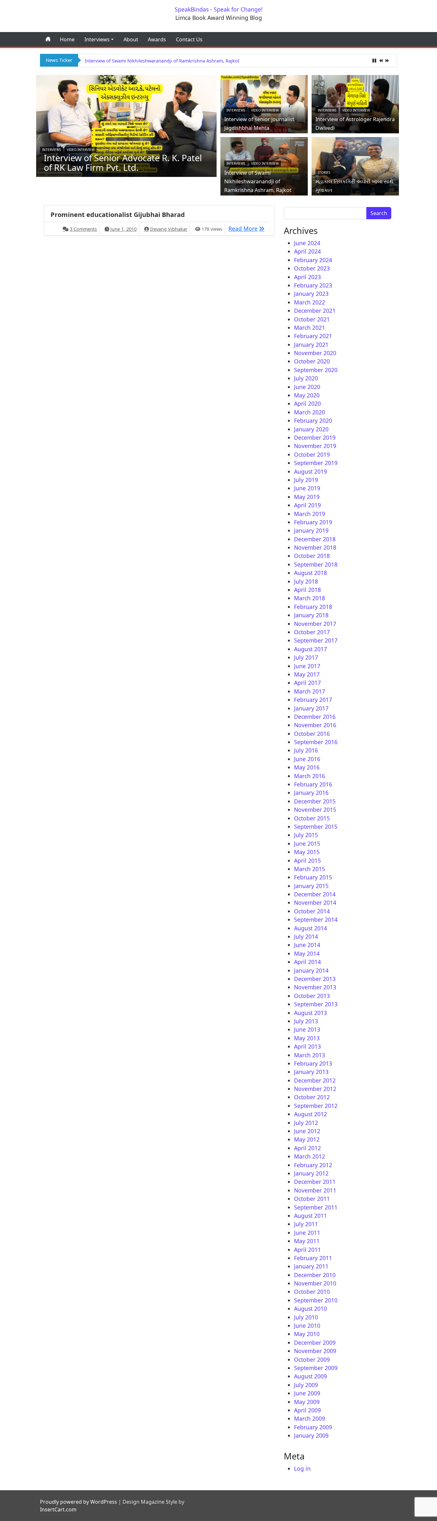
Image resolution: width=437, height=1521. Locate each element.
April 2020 (307, 403)
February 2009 (313, 1427)
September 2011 (316, 1207)
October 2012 (312, 1097)
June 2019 (307, 488)
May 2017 (307, 674)
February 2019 (313, 522)
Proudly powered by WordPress (78, 1501)
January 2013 (311, 1072)
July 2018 (306, 581)
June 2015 (307, 843)
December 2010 (315, 1275)
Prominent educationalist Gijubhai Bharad (118, 214)
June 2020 (307, 387)
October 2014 (312, 911)
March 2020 (309, 412)
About (130, 39)
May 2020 (307, 395)
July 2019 (306, 480)
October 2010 (312, 1291)
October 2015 (312, 818)
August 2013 (310, 1013)
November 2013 (315, 987)
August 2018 (310, 573)
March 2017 (309, 691)
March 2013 (309, 1055)
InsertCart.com (58, 1509)
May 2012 (307, 1139)
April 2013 (307, 1046)
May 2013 (307, 1038)
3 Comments (83, 229)
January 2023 (311, 293)
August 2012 (310, 1114)
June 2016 (307, 759)
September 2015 (316, 826)
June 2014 (307, 945)
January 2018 (311, 615)
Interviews (97, 39)
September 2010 (316, 1300)
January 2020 (311, 429)
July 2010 (306, 1317)
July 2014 (306, 936)
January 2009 (311, 1435)
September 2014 (316, 919)
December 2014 (315, 894)
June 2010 (307, 1325)
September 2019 (316, 463)
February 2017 (313, 699)
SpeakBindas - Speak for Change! (219, 9)
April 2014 (307, 962)
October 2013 (312, 996)
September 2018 (316, 564)
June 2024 (307, 243)
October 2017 (312, 632)
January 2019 (311, 530)
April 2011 (307, 1249)
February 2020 (313, 420)
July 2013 (306, 1021)
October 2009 (312, 1359)
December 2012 (315, 1080)
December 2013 (315, 979)
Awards (157, 39)
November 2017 (315, 624)
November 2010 (315, 1283)
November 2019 (315, 446)
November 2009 (315, 1351)
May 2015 (307, 852)
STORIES (324, 172)
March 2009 (309, 1418)
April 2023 (307, 277)
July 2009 (306, 1385)
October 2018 (312, 556)
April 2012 (307, 1148)
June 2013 (307, 1029)
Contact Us (189, 39)
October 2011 (312, 1198)
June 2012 (307, 1131)
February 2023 (313, 285)
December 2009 (315, 1342)
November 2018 (315, 547)
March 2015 (309, 869)
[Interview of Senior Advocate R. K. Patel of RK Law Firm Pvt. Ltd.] (126, 125)
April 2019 (307, 505)
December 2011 (315, 1181)
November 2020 (315, 353)
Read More (248, 228)
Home (67, 39)
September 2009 (316, 1368)
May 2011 (307, 1241)
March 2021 (309, 327)
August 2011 (310, 1215)
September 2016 (316, 742)
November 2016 (315, 725)
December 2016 (315, 716)
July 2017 (306, 657)
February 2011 (313, 1258)
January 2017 (311, 708)
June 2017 (307, 666)
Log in (302, 1468)
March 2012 (309, 1156)
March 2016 (309, 776)
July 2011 (306, 1224)
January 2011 (311, 1266)
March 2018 (309, 598)
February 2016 (313, 784)
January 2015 (311, 886)
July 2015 (306, 835)
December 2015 (315, 801)
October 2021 (312, 319)
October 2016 (312, 733)
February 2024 (313, 260)
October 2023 (312, 268)
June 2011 (307, 1232)
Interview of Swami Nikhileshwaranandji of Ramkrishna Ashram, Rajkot (162, 61)
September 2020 (316, 370)
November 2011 (315, 1190)
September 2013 (316, 1004)
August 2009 (310, 1376)
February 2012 (313, 1165)
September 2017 (316, 640)
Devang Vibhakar (168, 229)
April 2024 (307, 251)
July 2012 (306, 1122)
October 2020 (312, 361)
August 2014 (310, 928)
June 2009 (307, 1393)
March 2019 (309, 514)
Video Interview (80, 149)
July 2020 (306, 378)
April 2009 (307, 1410)
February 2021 (313, 336)
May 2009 (307, 1402)
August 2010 (310, 1308)
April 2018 (307, 590)
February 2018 (313, 607)
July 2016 (306, 750)
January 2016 (311, 792)
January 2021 (311, 344)
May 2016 (307, 767)
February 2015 (313, 877)
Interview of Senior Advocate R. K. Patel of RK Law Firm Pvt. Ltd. (123, 162)
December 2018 (315, 539)
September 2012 (316, 1106)
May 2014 (307, 953)
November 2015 (315, 809)
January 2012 (311, 1173)
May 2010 (307, 1334)
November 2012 (315, 1089)
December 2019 (315, 437)
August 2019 (310, 471)
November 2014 (315, 902)
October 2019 (312, 454)
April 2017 (307, 682)
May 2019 (307, 497)
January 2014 (311, 970)
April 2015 (307, 860)
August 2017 (310, 649)
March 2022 (309, 302)
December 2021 (315, 310)
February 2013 (313, 1063)
